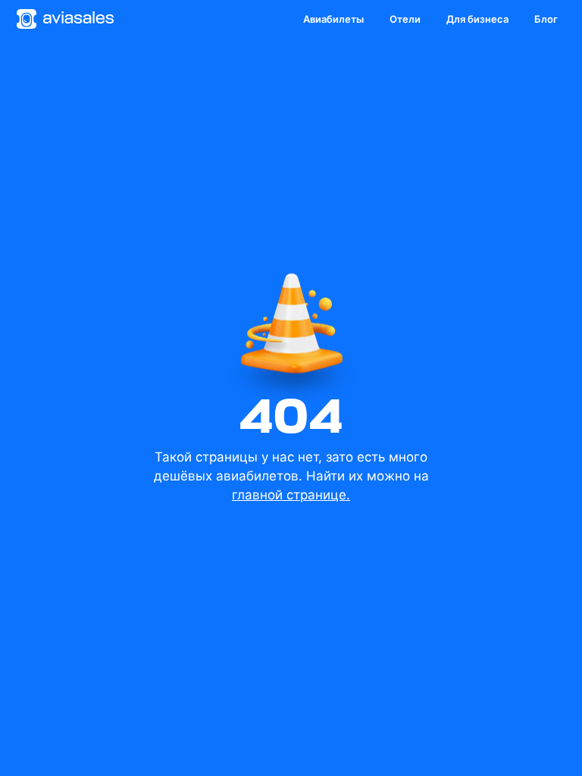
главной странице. (291, 494)
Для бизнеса (477, 19)
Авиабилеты (333, 19)
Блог (546, 19)
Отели (405, 19)
